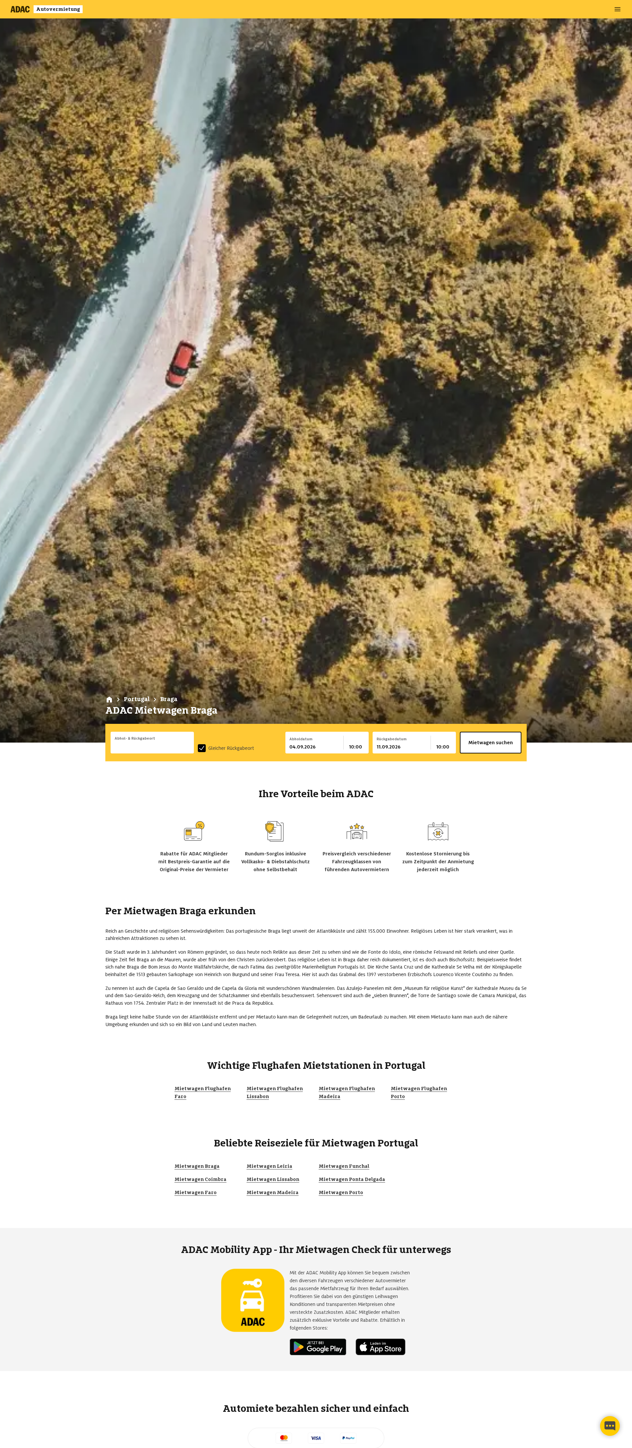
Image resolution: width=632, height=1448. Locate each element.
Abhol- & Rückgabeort (135, 738)
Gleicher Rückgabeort (231, 748)
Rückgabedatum (392, 739)
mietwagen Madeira (273, 1192)
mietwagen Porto (341, 1192)
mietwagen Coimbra (200, 1179)
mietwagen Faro (195, 1192)
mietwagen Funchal (344, 1166)
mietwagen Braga (197, 1166)
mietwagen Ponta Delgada (352, 1179)
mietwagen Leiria (269, 1166)
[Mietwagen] (109, 699)
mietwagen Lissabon (273, 1179)
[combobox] (152, 747)
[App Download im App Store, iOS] (383, 1346)
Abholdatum (300, 739)
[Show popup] (192, 746)
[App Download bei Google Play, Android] (321, 1346)
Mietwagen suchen (490, 743)
